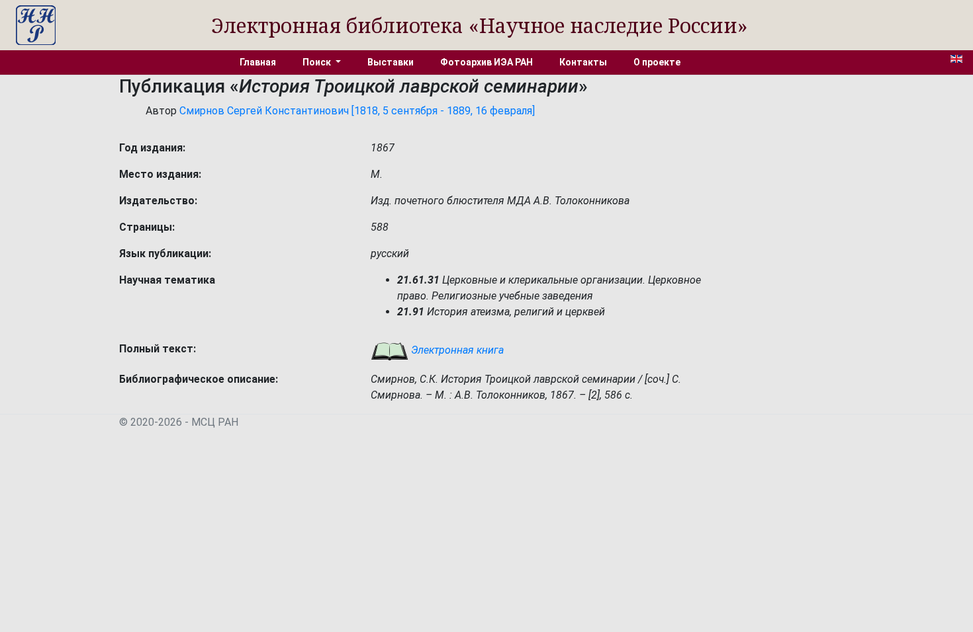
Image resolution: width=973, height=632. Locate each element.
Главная (258, 62)
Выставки (390, 62)
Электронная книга (456, 350)
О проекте (656, 62)
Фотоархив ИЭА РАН (486, 62)
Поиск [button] (317, 62)
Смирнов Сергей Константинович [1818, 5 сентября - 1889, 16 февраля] (357, 110)
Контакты (583, 62)
